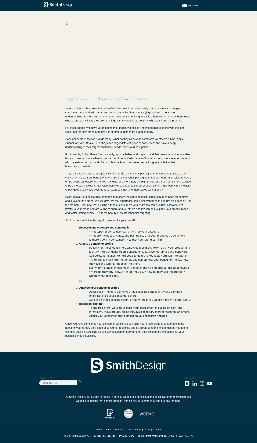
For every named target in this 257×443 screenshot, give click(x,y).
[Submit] (78, 382)
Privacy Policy (126, 436)
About (108, 429)
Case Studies (134, 429)
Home (98, 429)
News (147, 429)
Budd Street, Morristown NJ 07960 (155, 436)
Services (119, 429)
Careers (157, 429)
